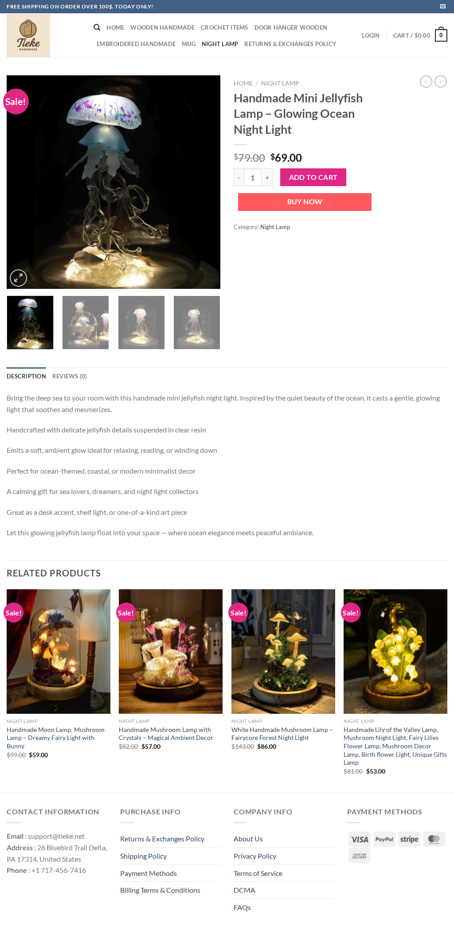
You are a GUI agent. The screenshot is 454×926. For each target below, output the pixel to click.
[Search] (97, 27)
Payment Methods (148, 873)
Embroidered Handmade (136, 43)
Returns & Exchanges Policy (290, 43)
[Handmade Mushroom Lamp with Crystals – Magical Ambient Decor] (171, 651)
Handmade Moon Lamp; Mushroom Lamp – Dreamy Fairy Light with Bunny (56, 738)
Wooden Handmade (162, 27)
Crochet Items (224, 27)
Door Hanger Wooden (291, 27)
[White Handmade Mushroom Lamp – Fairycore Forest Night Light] (283, 651)
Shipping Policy (143, 856)
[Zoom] (18, 278)
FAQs (242, 907)
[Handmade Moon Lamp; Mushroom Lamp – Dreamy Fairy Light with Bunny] (58, 651)
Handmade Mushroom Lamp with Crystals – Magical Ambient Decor (166, 734)
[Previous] (22, 182)
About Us (248, 838)
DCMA (244, 890)
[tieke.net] (43, 35)
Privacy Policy (255, 856)
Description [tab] (26, 376)
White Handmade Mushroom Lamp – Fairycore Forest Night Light (282, 734)
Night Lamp (220, 43)
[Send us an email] (443, 7)
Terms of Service (258, 873)
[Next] (205, 182)
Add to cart (313, 177)
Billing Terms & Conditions (160, 890)
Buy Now (305, 202)
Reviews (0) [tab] (69, 376)
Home (115, 27)
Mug (189, 43)
